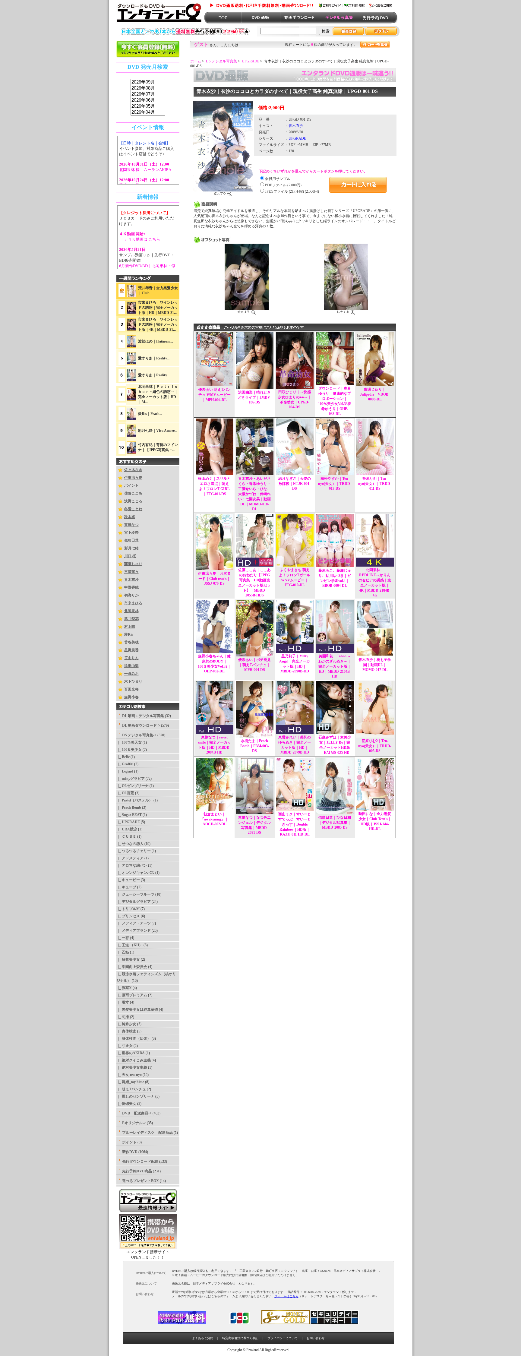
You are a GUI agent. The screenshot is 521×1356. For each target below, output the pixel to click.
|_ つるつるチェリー (133, 851)
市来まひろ (133, 603)
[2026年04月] (148, 112)
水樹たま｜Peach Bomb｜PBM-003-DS (254, 746)
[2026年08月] (148, 88)
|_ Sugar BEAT (129, 815)
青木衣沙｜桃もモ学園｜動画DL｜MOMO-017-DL (374, 665)
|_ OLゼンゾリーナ (132, 786)
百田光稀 (131, 689)
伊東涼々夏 (133, 478)
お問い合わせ (316, 1338)
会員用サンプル (277, 179)
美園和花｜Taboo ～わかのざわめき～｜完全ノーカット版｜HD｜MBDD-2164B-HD (334, 666)
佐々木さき (133, 470)
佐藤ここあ (133, 493)
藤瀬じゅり (133, 564)
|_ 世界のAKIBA (130, 1053)
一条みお (131, 674)
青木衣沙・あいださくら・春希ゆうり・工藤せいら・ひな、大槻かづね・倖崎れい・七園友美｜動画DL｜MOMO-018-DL (254, 493)
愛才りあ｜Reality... (153, 358)
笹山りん (131, 658)
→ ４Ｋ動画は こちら (139, 239)
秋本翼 (129, 517)
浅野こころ (133, 501)
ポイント (131, 485)
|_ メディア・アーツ (133, 923)
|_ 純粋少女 (126, 1024)
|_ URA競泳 (126, 829)
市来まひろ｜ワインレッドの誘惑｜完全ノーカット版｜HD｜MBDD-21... (158, 307)
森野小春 (131, 697)
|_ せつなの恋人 (130, 844)
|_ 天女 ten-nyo (129, 1075)
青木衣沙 (131, 579)
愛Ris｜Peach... (150, 414)
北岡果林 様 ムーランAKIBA (145, 169)
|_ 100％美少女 (129, 750)
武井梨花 (131, 619)
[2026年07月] (148, 94)
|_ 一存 (122, 938)
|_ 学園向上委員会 (131, 967)
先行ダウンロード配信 (140, 1161)
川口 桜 (130, 556)
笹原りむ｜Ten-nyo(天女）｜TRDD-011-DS (374, 483)
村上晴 (129, 626)
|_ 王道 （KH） (129, 945)
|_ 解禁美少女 (128, 959)
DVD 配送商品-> (137, 1113)
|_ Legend (124, 771)
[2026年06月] (148, 100)
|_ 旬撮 (122, 1017)
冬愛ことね (133, 509)
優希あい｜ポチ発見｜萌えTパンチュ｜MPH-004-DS (254, 665)
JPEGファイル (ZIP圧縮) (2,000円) (292, 191)
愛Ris (128, 634)
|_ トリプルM (128, 909)
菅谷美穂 (131, 642)
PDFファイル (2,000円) (283, 185)
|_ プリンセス (128, 916)
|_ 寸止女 (124, 1046)
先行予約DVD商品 (137, 1171)
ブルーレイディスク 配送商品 (147, 1132)
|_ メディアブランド (133, 930)
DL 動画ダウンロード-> (141, 725)
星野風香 (131, 650)
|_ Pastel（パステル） (134, 800)
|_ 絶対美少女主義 (131, 1067)
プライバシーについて (282, 1338)
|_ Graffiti (124, 764)
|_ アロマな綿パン (131, 865)
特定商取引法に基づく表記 (240, 1338)
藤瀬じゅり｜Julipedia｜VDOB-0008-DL (375, 394)
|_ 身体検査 (126, 1031)
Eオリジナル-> (134, 1123)
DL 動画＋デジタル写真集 (143, 716)
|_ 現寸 (122, 1002)
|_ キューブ (126, 887)
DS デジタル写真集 (221, 61)
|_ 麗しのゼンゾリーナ (135, 1096)
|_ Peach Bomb (128, 807)
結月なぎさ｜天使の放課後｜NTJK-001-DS (294, 483)
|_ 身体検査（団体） (133, 1038)
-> (139, 735)
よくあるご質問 (202, 1338)
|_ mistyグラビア (130, 778)
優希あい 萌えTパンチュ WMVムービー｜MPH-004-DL (214, 394)
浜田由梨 (131, 666)
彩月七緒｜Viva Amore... (157, 430)
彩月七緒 (131, 548)
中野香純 (131, 587)
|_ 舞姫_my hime (130, 1082)
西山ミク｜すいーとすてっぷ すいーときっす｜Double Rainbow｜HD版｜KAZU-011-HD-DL (294, 824)
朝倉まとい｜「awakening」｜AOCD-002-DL (214, 819)
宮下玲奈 (131, 532)
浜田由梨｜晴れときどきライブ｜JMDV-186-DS (254, 397)
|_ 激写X (124, 988)
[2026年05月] (148, 106)
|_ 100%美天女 (129, 742)
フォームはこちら (286, 1296)
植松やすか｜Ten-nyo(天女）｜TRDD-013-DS (334, 483)
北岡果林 (131, 611)
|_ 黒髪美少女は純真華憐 (137, 1009)
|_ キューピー (128, 880)
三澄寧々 (131, 572)
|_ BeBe (123, 757)
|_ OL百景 (125, 793)
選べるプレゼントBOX (140, 1181)
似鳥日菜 (131, 540)
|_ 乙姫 (122, 952)
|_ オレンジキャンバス (135, 873)
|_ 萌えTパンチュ (131, 1089)
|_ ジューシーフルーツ (135, 894)
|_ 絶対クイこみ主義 (133, 1060)
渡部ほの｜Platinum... (155, 341)
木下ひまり (133, 681)
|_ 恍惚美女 (126, 1104)
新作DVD (129, 1152)
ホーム (195, 61)
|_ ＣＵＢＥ (126, 836)
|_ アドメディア (130, 858)
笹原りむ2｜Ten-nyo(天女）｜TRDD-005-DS (374, 746)
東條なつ (131, 525)
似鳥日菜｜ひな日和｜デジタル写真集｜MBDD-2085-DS (334, 822)
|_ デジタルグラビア (133, 901)
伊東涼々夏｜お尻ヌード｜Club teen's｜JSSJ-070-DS (214, 578)
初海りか (131, 595)
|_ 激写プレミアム (131, 995)
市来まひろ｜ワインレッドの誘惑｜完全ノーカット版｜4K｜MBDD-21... (158, 324)
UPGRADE (250, 61)
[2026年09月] (148, 82)
